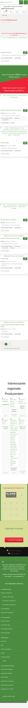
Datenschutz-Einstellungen (7, 612)
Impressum (3, 641)
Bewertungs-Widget (5, 632)
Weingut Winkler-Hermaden (8, 219)
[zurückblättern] (3, 44)
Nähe (17, 12)
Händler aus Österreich (6, 592)
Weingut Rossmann (6, 52)
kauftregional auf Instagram (7, 681)
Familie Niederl (5, 142)
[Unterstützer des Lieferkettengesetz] (14, 547)
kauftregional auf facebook (7, 685)
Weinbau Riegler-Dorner (22, 407)
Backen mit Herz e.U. (22, 427)
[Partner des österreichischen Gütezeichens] (14, 553)
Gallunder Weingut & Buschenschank (11, 110)
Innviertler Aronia (5, 427)
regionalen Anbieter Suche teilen (11, 348)
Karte (10, 12)
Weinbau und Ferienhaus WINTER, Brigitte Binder (12, 325)
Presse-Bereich (4, 677)
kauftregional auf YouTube (7, 689)
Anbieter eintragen (5, 621)
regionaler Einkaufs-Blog (6, 669)
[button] (2, 344)
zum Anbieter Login (5, 625)
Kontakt (4, 660)
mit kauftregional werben (7, 628)
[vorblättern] (24, 44)
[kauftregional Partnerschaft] (24, 381)
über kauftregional (5, 608)
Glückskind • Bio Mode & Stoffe (14, 469)
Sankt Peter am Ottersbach (6, 22)
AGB (2, 645)
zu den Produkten (15, 540)
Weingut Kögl (4, 258)
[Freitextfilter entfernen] (21, 2)
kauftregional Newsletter (6, 673)
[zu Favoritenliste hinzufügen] (1, 38)
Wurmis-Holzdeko (14, 410)
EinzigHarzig (5, 404)
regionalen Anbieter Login (8, 696)
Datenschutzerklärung (6, 649)
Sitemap (3, 653)
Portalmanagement (5, 657)
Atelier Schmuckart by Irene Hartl (10, 238)
